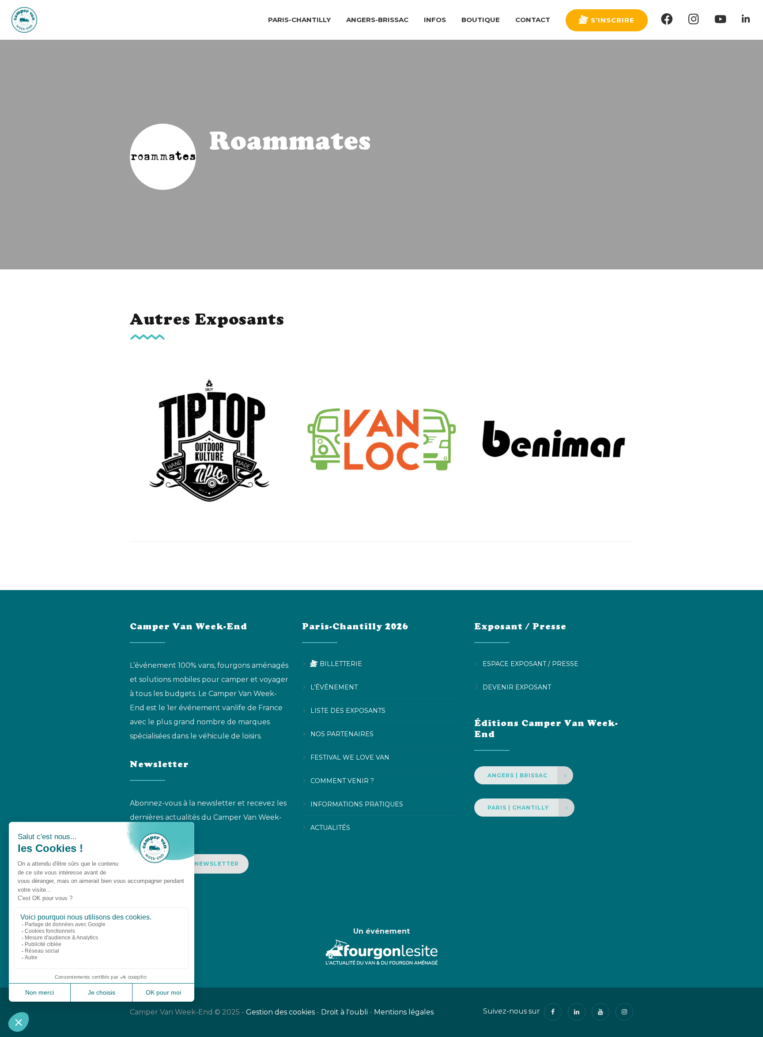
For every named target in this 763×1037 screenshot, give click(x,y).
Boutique (480, 19)
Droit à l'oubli (344, 1012)
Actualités (330, 828)
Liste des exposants (347, 711)
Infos (435, 19)
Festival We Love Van (349, 757)
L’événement (334, 687)
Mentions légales (404, 1012)
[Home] (24, 20)
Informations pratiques (356, 804)
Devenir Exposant (517, 687)
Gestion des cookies (280, 1012)
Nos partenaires (342, 734)
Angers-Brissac (377, 19)
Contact (532, 19)
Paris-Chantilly (299, 19)
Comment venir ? (342, 781)
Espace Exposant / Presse (530, 664)
